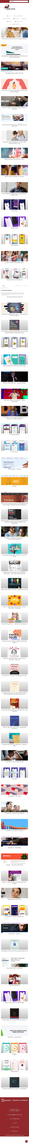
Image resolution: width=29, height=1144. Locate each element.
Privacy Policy (14, 1127)
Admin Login (15, 1110)
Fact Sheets (19, 16)
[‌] (11, 1106)
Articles (7, 18)
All (9, 16)
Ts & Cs (15, 1123)
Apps (10, 21)
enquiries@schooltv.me (14, 1114)
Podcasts (19, 21)
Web (25, 18)
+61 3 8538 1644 (14, 1118)
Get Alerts (14, 1131)
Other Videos (15, 24)
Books (17, 18)
